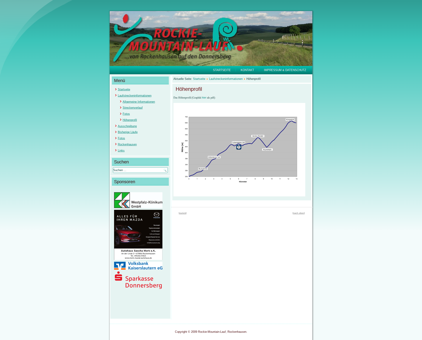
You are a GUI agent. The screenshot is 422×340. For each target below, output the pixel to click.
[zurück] (183, 213)
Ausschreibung (127, 126)
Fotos (126, 113)
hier (204, 97)
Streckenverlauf (133, 107)
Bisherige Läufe (128, 132)
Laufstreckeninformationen (134, 95)
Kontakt (247, 70)
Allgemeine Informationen (139, 101)
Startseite (222, 70)
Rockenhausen (127, 144)
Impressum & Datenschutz (285, 70)
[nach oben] (299, 213)
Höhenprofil (130, 120)
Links (121, 150)
